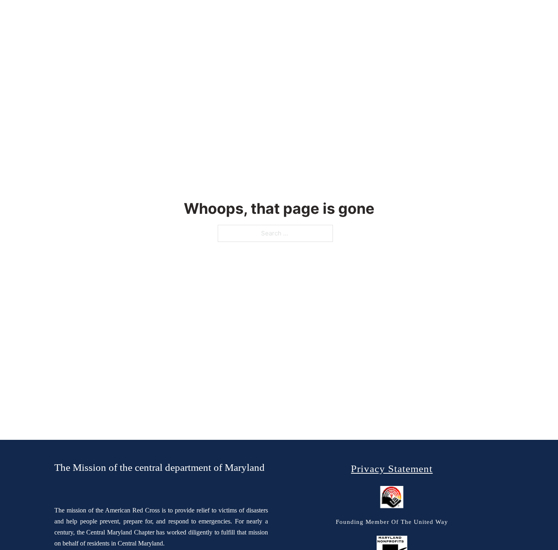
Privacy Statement (392, 468)
